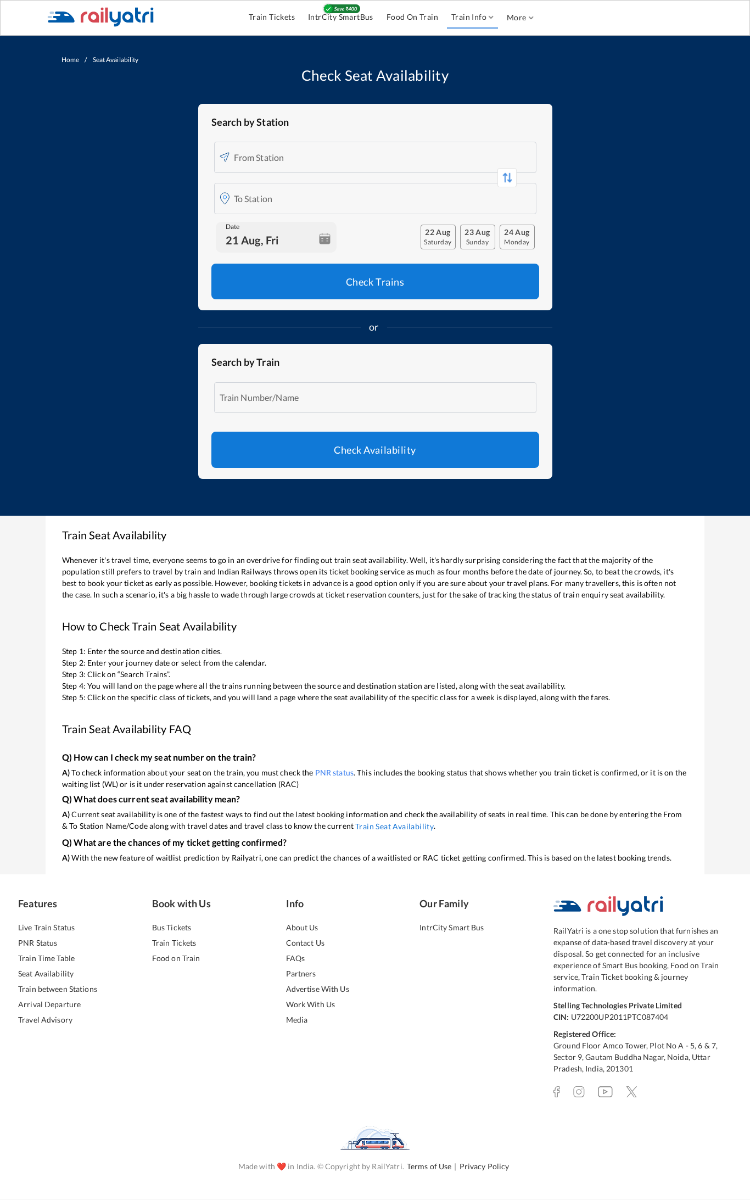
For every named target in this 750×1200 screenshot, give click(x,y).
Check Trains (375, 282)
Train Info (468, 16)
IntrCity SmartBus (340, 16)
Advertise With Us (317, 989)
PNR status (334, 772)
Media (297, 1019)
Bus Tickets (171, 927)
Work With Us (310, 1004)
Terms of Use (429, 1166)
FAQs (295, 958)
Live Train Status (46, 927)
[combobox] (382, 157)
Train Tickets (272, 16)
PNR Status (37, 942)
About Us (302, 927)
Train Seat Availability (394, 826)
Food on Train (176, 958)
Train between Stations (57, 989)
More (517, 17)
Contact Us (305, 942)
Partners (301, 973)
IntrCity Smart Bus (451, 927)
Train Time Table (46, 958)
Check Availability (375, 450)
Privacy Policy (485, 1166)
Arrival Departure (49, 1004)
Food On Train (412, 16)
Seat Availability (46, 973)
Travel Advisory (45, 1019)
